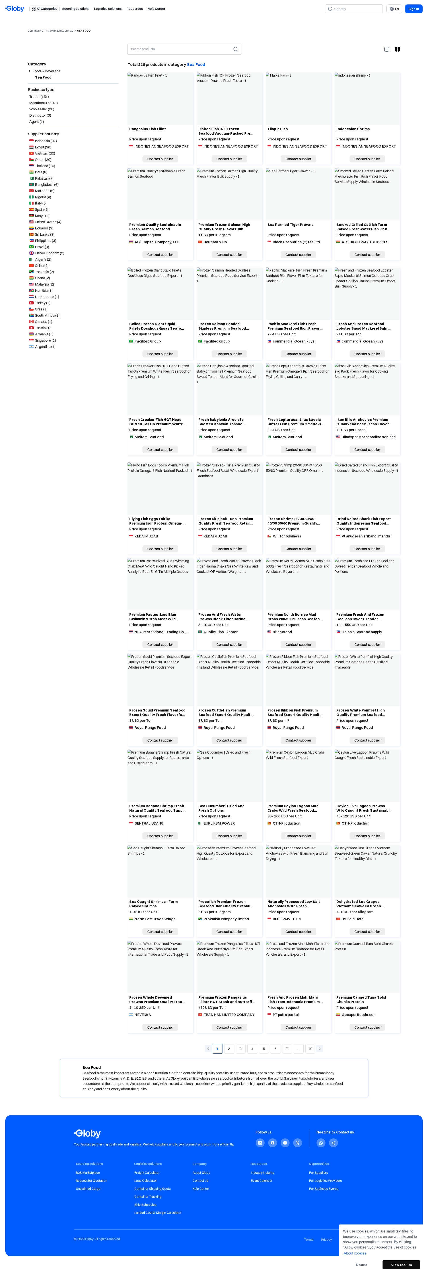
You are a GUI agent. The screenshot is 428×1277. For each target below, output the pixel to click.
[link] (260, 1143)
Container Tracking (147, 1197)
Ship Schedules (145, 1205)
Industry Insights (262, 1173)
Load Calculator (145, 1181)
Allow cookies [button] (401, 1265)
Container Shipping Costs (152, 1189)
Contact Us (200, 1181)
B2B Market (36, 30)
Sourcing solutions (75, 9)
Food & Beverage (60, 30)
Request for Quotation (91, 1181)
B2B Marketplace (88, 1173)
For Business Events (323, 1189)
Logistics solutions (108, 9)
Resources (135, 9)
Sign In (414, 9)
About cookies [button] (355, 1253)
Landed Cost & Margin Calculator (157, 1213)
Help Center (156, 9)
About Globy (201, 1173)
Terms (308, 1240)
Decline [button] (362, 1265)
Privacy (326, 1240)
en (397, 9)
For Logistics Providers (325, 1181)
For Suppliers (318, 1173)
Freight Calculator (147, 1173)
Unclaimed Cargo (88, 1189)
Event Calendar (261, 1181)
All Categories (47, 9)
